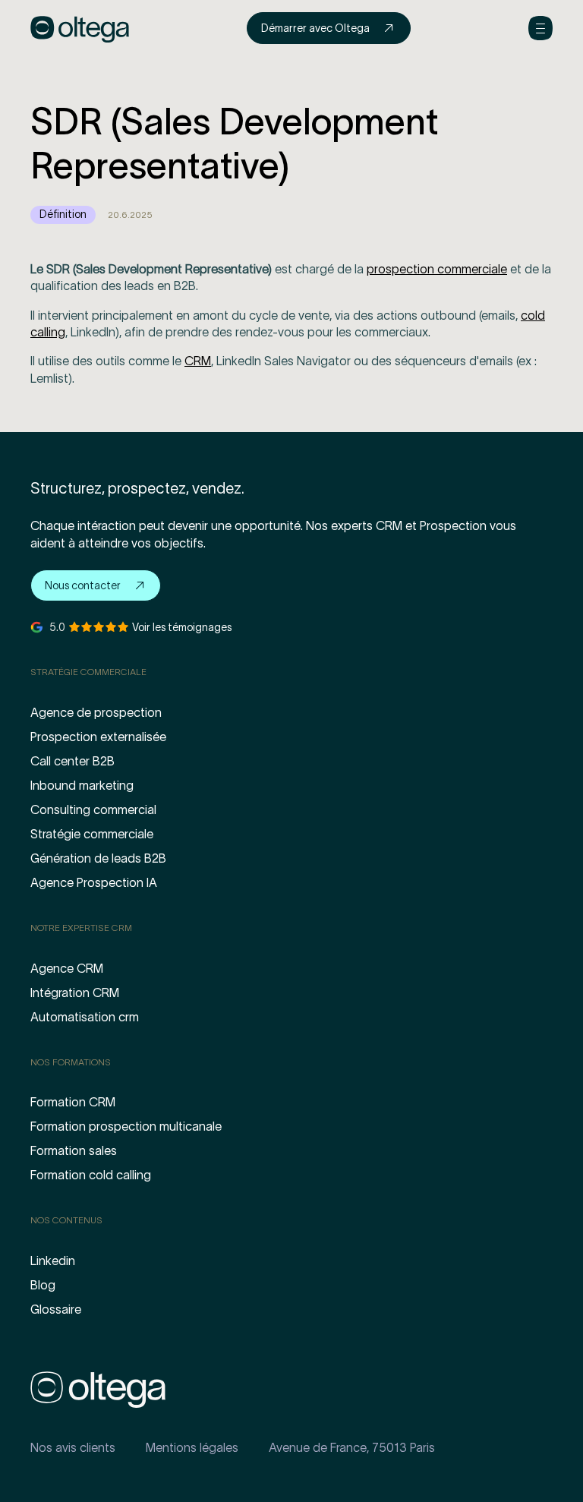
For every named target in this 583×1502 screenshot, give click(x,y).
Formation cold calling (90, 1175)
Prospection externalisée (98, 736)
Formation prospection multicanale (126, 1126)
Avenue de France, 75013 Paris (352, 1447)
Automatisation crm (84, 1017)
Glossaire (55, 1309)
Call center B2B (72, 761)
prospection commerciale (437, 269)
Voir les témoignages (182, 627)
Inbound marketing (82, 785)
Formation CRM (72, 1102)
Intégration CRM (74, 992)
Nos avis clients (72, 1447)
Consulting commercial (93, 809)
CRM (197, 361)
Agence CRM (66, 968)
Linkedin (52, 1260)
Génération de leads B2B (98, 858)
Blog (42, 1285)
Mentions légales (192, 1447)
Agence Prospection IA (93, 882)
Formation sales (73, 1150)
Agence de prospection (96, 712)
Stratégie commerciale (91, 834)
